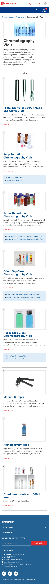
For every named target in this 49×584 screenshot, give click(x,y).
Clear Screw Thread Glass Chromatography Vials (24, 236)
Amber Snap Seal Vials (14, 180)
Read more (7, 124)
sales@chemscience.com (14, 559)
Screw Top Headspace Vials (16, 356)
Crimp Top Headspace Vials (16, 359)
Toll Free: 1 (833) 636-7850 (14, 554)
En (39, 4)
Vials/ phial (20, 17)
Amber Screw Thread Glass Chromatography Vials (24, 239)
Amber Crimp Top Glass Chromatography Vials (23, 297)
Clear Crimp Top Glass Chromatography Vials (22, 294)
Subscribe (39, 543)
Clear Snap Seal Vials (14, 178)
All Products (9, 17)
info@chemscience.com (13, 562)
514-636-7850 (9, 557)
